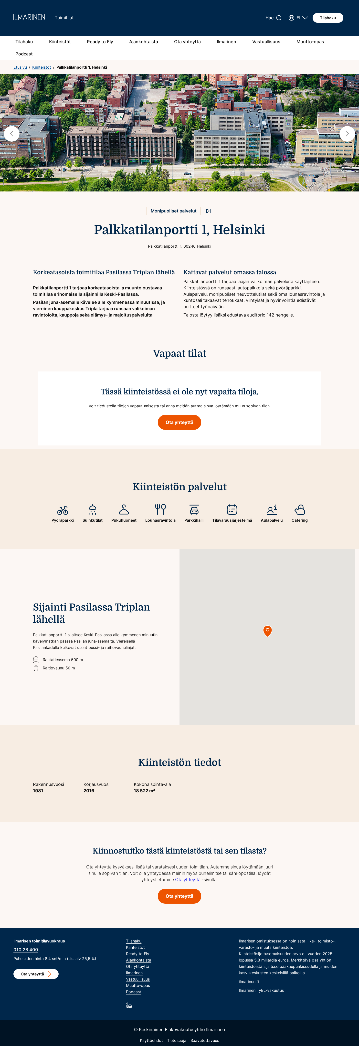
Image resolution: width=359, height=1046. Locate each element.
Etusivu (20, 67)
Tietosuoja (176, 1040)
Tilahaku (328, 17)
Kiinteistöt (60, 41)
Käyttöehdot (151, 1040)
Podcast (24, 53)
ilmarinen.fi (249, 981)
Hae (269, 17)
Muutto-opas (310, 41)
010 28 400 (25, 949)
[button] (298, 18)
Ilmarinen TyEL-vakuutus (261, 990)
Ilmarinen (226, 41)
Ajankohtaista (143, 41)
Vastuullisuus (266, 41)
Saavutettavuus (204, 1040)
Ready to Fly (100, 41)
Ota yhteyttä (187, 41)
